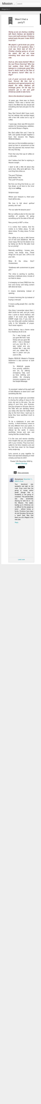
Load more (21, 559)
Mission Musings (21, 463)
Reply (16, 522)
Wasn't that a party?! (21, 20)
